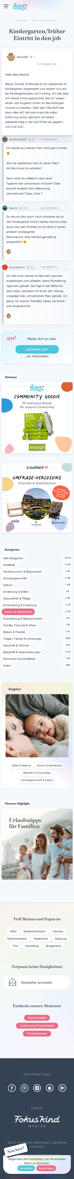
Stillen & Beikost (21, 765)
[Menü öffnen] (6, 6)
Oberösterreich (17, 938)
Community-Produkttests (37, 1025)
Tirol (15, 946)
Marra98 (22, 57)
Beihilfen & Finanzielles (37, 772)
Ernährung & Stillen (16, 591)
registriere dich (37, 349)
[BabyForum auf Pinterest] (24, 1088)
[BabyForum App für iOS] (50, 1088)
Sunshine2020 (17, 139)
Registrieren (46, 1168)
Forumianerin (17, 267)
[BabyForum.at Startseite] (20, 7)
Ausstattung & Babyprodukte (23, 618)
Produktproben (37, 1033)
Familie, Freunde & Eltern (20, 625)
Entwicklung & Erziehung (20, 605)
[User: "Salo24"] (5, 208)
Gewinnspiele (37, 1017)
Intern (7, 665)
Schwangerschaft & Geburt (37, 780)
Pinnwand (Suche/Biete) (20, 658)
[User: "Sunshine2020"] (5, 139)
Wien (13, 931)
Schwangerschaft (15, 578)
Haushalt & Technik (16, 645)
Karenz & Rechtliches (19, 611)
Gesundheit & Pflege (17, 598)
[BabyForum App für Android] (62, 1088)
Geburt (8, 585)
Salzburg (61, 938)
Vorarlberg (32, 946)
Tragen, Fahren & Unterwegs (23, 638)
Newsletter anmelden (36, 982)
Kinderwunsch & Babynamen (23, 571)
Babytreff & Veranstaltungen (22, 652)
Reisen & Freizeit (14, 632)
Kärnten (58, 931)
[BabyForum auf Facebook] (12, 1088)
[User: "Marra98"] (11, 57)
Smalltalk (9, 565)
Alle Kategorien (14, 558)
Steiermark (41, 938)
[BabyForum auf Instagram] (37, 1088)
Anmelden (26, 1168)
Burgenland (53, 946)
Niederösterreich (35, 931)
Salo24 (13, 208)
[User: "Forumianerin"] (5, 267)
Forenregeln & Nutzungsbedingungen (36, 1154)
